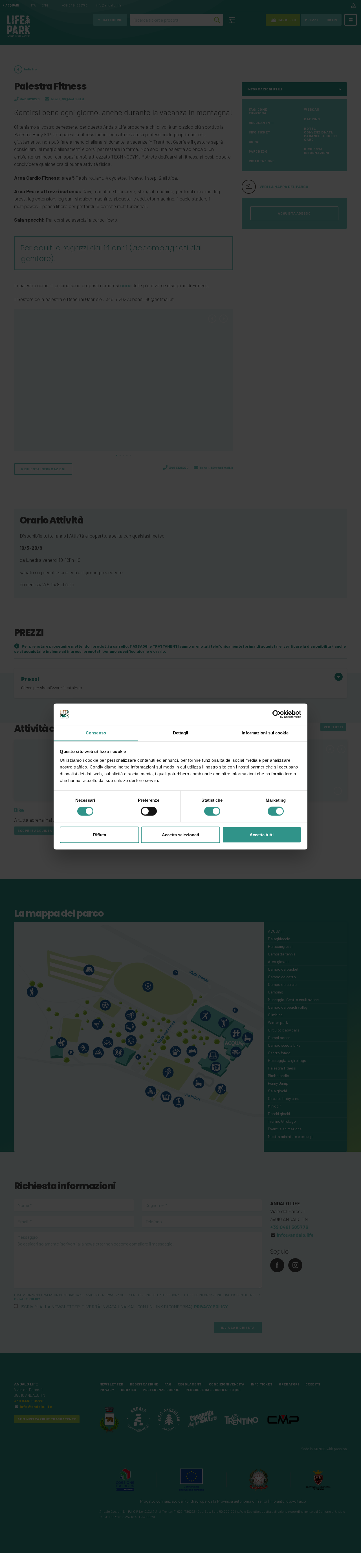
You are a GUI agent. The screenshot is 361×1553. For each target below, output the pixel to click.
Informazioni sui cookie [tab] (265, 732)
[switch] (149, 811)
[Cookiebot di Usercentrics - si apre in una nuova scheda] (276, 714)
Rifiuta (99, 834)
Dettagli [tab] (180, 732)
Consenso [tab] (96, 732)
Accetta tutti (262, 834)
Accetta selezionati (180, 834)
